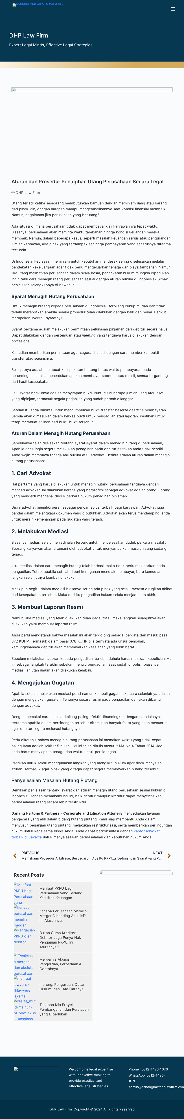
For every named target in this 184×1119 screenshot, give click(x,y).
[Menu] (173, 9)
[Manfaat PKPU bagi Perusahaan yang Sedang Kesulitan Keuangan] (25, 893)
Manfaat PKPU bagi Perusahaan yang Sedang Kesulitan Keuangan (60, 893)
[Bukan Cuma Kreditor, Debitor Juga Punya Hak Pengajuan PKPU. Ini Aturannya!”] (25, 938)
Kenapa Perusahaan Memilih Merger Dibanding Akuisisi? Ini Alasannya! (63, 916)
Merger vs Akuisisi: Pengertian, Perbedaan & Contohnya (60, 964)
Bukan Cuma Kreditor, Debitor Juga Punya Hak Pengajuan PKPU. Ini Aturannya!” (60, 940)
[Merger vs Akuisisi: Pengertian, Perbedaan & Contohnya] (25, 964)
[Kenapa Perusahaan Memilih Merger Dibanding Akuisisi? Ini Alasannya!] (25, 915)
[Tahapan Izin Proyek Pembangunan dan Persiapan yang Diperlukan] (25, 1009)
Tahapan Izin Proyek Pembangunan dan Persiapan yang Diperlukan (64, 1009)
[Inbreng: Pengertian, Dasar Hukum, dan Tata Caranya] (25, 986)
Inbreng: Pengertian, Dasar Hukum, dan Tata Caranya (62, 986)
